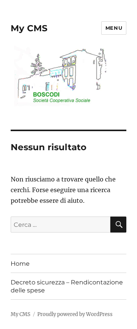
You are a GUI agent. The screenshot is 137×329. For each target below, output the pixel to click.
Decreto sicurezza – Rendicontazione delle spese (67, 286)
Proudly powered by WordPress (75, 314)
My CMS (29, 28)
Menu (113, 28)
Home (20, 263)
